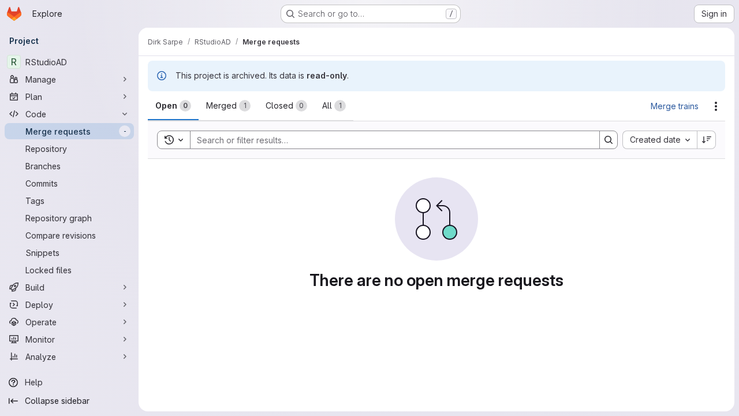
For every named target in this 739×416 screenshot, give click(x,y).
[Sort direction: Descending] (706, 140)
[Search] (608, 140)
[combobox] (659, 140)
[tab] (173, 105)
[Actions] (716, 106)
